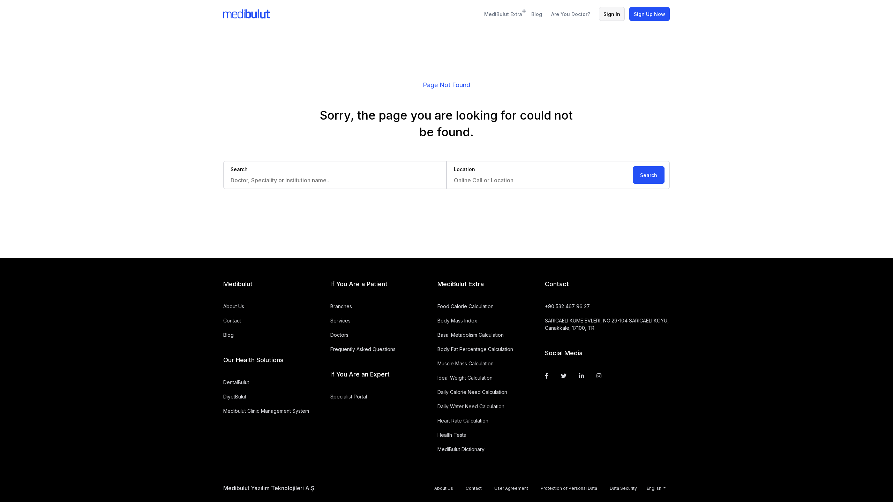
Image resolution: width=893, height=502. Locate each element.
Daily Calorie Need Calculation (472, 392)
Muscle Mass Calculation (465, 363)
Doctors (339, 335)
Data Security (623, 488)
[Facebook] (546, 376)
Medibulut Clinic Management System (266, 411)
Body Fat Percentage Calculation (475, 349)
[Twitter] (563, 376)
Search (648, 175)
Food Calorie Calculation (465, 306)
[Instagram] (598, 376)
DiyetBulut (234, 397)
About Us (233, 306)
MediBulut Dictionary (461, 449)
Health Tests (451, 435)
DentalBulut (236, 382)
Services (340, 321)
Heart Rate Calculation (462, 421)
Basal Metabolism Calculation (470, 335)
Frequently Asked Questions (363, 349)
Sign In (611, 14)
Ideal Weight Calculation (465, 378)
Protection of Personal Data (569, 488)
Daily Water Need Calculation (470, 406)
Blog (536, 14)
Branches (341, 306)
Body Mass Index (457, 321)
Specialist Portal (348, 397)
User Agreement (511, 488)
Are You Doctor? (570, 14)
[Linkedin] (581, 376)
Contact (232, 321)
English (654, 488)
